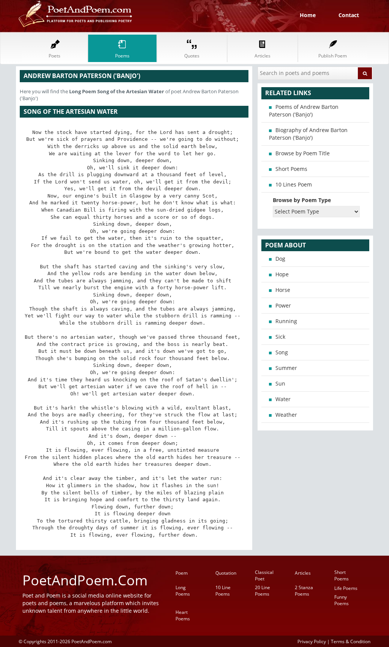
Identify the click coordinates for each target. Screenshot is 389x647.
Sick (280, 336)
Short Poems (291, 168)
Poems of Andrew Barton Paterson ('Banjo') (303, 110)
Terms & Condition (350, 641)
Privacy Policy (311, 641)
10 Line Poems (223, 590)
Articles (303, 573)
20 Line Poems (262, 590)
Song (281, 352)
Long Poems (183, 590)
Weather (286, 414)
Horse (282, 289)
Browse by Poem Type (302, 200)
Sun (280, 383)
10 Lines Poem (293, 184)
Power (283, 305)
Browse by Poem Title (302, 153)
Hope (282, 274)
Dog (280, 258)
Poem (182, 573)
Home (308, 15)
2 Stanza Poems (304, 590)
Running (286, 321)
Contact (348, 15)
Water (283, 399)
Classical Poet (264, 575)
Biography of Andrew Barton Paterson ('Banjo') (308, 133)
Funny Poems (341, 600)
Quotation (225, 573)
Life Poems (345, 588)
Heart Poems (183, 615)
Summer (286, 367)
